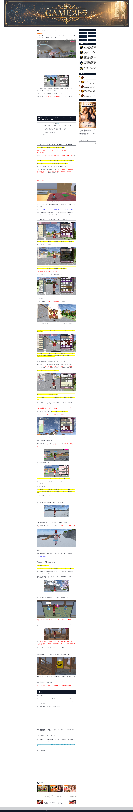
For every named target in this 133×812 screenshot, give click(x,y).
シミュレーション (39, 33)
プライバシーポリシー (41, 810)
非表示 (58, 123)
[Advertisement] (56, 67)
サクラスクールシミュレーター (41, 750)
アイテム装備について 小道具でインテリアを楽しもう (55, 129)
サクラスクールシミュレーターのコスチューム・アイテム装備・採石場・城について (57, 126)
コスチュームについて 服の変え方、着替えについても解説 (55, 128)
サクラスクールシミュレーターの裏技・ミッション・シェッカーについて (51, 733)
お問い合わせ (47, 810)
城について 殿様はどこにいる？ (51, 132)
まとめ (43, 134)
